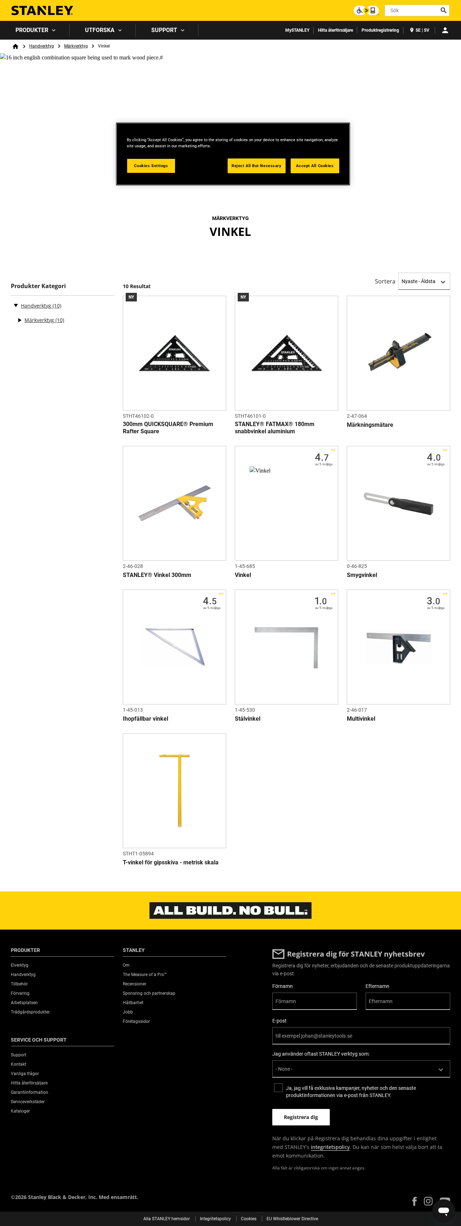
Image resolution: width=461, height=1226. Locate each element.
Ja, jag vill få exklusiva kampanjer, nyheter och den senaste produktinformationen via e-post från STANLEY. (351, 1091)
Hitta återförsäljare (335, 30)
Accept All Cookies (315, 165)
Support (164, 30)
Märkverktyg (76, 46)
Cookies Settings (151, 165)
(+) (19, 320)
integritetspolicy (330, 1147)
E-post (279, 1021)
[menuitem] (35, 30)
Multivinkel (361, 718)
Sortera (385, 281)
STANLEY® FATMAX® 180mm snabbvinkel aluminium (274, 428)
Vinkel (243, 575)
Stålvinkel (247, 718)
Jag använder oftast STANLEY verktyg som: (321, 1054)
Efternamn (377, 986)
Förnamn (282, 986)
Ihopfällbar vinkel (145, 718)
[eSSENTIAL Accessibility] (366, 10)
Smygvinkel (362, 575)
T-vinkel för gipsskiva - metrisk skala (171, 862)
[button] (414, 1201)
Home (15, 46)
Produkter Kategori (38, 286)
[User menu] (445, 30)
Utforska (100, 30)
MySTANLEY (297, 30)
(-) (15, 305)
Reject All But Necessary (257, 165)
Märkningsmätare (370, 424)
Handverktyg (41, 46)
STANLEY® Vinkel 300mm (157, 575)
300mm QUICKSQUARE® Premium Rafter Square (168, 428)
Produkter (31, 30)
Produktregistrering (380, 30)
